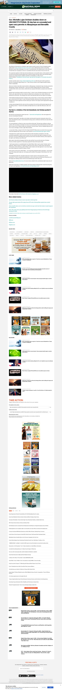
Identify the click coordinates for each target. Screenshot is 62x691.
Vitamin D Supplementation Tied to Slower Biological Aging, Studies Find (22, 584)
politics (39, 35)
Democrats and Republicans (35, 114)
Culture (20, 13)
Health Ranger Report (13, 607)
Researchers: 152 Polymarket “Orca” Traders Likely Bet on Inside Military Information (25, 545)
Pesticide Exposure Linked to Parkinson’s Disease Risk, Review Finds (22, 569)
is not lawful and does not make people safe (29, 166)
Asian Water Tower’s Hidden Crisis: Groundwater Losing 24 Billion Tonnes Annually (24, 560)
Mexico (28, 35)
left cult (19, 35)
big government (20, 34)
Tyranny (16, 36)
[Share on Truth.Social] (23, 32)
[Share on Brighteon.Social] (10, 32)
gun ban (45, 34)
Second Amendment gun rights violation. (41, 131)
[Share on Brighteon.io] (13, 32)
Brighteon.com (12, 224)
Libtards (25, 35)
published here (28, 682)
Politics (15, 13)
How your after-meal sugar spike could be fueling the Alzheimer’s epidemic (23, 551)
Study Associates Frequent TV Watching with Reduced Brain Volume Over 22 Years (25, 563)
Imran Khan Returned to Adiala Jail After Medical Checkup (20, 554)
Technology (33, 14)
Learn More (44, 687)
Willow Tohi (28, 267)
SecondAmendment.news (18, 161)
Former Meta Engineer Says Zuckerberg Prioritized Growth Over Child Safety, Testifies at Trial (27, 540)
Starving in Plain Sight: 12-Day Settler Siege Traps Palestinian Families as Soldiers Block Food (26, 519)
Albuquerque (13, 34)
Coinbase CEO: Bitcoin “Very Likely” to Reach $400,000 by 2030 (21, 557)
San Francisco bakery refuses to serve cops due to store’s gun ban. (23, 199)
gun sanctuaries (12, 35)
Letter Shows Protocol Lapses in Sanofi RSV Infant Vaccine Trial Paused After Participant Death (27, 534)
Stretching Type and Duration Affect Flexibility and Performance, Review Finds (24, 581)
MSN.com (11, 220)
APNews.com (12, 222)
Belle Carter (28, 306)
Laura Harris (17, 29)
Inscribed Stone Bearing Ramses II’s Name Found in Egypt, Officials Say (22, 548)
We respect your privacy (31, 671)
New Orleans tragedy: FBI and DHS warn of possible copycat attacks (36, 298)
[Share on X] (18, 32)
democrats (25, 34)
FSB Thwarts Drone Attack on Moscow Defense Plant (19, 522)
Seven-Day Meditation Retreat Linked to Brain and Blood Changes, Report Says (24, 516)
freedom (29, 34)
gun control (50, 34)
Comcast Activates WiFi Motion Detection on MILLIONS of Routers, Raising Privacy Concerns (26, 531)
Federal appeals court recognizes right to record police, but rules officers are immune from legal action (28, 528)
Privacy (33, 679)
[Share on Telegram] (20, 32)
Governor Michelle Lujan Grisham (37, 34)
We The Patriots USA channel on (28, 194)
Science (27, 14)
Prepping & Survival (48, 13)
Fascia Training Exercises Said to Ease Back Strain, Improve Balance (21, 566)
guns (16, 35)
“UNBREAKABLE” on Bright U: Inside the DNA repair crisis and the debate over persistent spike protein (28, 543)
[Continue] (41, 668)
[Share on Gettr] (28, 32)
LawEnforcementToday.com (15, 217)
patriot (36, 35)
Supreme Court (12, 36)
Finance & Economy (37, 13)
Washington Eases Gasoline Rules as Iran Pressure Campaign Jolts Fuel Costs (23, 537)
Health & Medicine (28, 13)
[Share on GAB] (25, 32)
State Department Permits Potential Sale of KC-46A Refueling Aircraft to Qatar (24, 513)
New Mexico (32, 35)
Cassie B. (28, 277)
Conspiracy (14, 17)
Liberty (22, 35)
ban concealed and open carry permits (24, 67)
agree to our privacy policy (16, 688)
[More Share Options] (30, 32)
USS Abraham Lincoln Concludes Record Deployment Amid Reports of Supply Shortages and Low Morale (28, 525)
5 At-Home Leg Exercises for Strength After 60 (18, 576)
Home (11, 13)
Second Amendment (45, 35)
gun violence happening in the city (28, 80)
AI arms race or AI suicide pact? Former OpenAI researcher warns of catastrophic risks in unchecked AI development (35, 269)
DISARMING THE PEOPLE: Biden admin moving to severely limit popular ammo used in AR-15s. (24, 213)
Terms (36, 679)
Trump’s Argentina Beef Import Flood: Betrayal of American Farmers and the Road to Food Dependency (28, 579)
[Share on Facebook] (15, 32)
